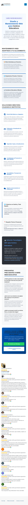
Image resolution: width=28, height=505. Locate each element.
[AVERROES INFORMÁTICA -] (6, 4)
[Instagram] (20, 4)
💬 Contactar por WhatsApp (14, 343)
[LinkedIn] (22, 4)
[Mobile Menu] (25, 4)
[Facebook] (18, 4)
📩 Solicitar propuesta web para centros (14, 349)
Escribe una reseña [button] (5, 372)
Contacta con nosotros (20, 500)
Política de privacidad (10, 500)
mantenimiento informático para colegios (13, 257)
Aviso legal (3, 500)
